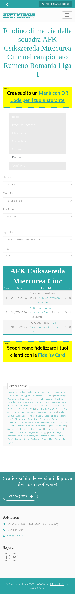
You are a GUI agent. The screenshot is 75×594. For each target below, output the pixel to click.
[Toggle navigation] (67, 15)
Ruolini (17, 157)
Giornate (18, 149)
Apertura (20, 426)
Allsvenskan (20, 419)
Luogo (6, 248)
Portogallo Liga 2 (35, 416)
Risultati (17, 117)
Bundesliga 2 (15, 402)
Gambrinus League (26, 432)
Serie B (14, 406)
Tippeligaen (19, 412)
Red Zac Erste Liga (35, 392)
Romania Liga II (14, 436)
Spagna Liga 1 (51, 416)
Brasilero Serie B (58, 426)
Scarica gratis (17, 496)
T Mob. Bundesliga (16, 392)
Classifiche (19, 133)
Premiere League (30, 402)
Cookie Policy (37, 588)
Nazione (8, 177)
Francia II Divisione (44, 399)
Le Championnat (25, 399)
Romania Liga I (55, 432)
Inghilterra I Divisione (50, 402)
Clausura (30, 426)
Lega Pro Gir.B (40, 406)
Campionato (10, 193)
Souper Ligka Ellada (16, 429)
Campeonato (42, 426)
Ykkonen (11, 399)
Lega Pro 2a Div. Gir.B (24, 409)
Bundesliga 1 (60, 399)
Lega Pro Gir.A (25, 406)
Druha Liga (41, 432)
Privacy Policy (57, 584)
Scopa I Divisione (31, 439)
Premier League (30, 436)
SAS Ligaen (25, 396)
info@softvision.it (16, 535)
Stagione (8, 209)
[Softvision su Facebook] (6, 557)
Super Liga (20, 416)
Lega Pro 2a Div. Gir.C (46, 409)
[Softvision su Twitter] (14, 557)
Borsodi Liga (56, 422)
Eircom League (51, 429)
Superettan (33, 419)
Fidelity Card (51, 355)
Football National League (51, 436)
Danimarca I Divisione (42, 396)
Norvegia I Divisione (36, 412)
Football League (35, 429)
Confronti (18, 165)
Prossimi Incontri (23, 125)
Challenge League (40, 422)
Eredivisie (52, 412)
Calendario (19, 141)
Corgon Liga (47, 439)
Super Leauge (24, 422)
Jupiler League (53, 392)
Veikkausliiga (60, 396)
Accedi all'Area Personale (57, 4)
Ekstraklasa (45, 419)
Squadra (8, 232)
